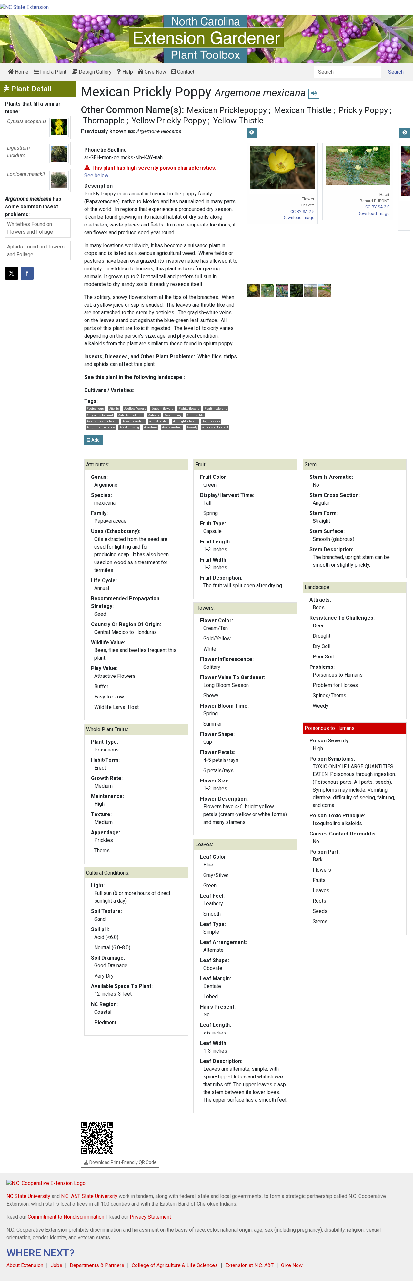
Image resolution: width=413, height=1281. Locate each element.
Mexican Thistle (302, 110)
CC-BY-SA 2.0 (377, 207)
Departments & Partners (97, 1265)
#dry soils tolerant (100, 415)
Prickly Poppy (363, 110)
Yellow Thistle (238, 120)
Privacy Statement (150, 1217)
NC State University (28, 1196)
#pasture (150, 427)
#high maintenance (101, 427)
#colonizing (173, 415)
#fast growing (129, 427)
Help (127, 72)
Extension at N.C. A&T (249, 1265)
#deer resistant (134, 421)
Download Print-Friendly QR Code (122, 1162)
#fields (114, 408)
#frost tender (158, 421)
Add (95, 440)
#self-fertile (195, 415)
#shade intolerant (130, 415)
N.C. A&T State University (89, 1196)
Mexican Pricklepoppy (227, 110)
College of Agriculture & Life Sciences (175, 1265)
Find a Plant (52, 72)
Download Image (298, 217)
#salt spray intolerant (102, 421)
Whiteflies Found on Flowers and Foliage (30, 228)
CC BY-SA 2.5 (302, 211)
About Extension (24, 1265)
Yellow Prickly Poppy (169, 120)
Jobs (56, 1265)
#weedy (192, 427)
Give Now (154, 72)
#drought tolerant (185, 421)
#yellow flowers (135, 408)
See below (96, 176)
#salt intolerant (216, 408)
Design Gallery (94, 72)
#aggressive (211, 421)
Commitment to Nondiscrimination (66, 1217)
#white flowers (189, 408)
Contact (185, 72)
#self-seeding (172, 427)
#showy (153, 415)
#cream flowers (162, 408)
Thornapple (104, 120)
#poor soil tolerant (215, 427)
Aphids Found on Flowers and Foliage (36, 250)
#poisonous (95, 408)
